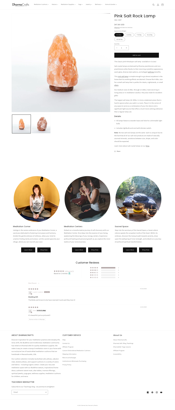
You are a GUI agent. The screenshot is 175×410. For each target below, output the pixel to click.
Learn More (28, 250)
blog (147, 146)
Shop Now (44, 250)
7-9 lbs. (139, 35)
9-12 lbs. (150, 35)
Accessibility (117, 354)
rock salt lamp (123, 76)
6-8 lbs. (129, 35)
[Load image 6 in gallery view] (41, 124)
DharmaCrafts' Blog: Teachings (123, 343)
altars (116, 85)
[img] (33, 289)
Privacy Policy (66, 365)
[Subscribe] (45, 392)
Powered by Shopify (93, 405)
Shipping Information (69, 354)
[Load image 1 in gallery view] (21, 124)
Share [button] (118, 151)
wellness (151, 72)
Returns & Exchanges (69, 358)
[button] (153, 5)
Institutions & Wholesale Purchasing (74, 361)
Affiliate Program (68, 347)
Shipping (117, 27)
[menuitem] (41, 4)
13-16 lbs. (119, 39)
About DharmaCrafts (120, 340)
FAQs (64, 340)
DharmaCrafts (84, 405)
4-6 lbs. (119, 35)
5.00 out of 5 (69, 271)
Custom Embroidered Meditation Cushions (76, 350)
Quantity (116, 44)
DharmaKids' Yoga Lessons (122, 347)
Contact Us (66, 343)
